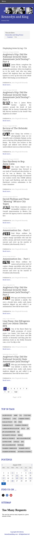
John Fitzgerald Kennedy (20, 82)
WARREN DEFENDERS (9, 451)
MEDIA (20, 435)
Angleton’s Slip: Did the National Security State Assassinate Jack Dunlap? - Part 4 (17, 58)
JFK (28, 428)
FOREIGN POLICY (7, 425)
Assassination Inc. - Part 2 (16, 230)
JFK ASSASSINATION (8, 432)
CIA (20, 415)
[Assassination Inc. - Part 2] (6, 233)
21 (21, 478)
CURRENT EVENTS (24, 418)
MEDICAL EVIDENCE (8, 438)
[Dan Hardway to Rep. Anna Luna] (6, 167)
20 (17, 478)
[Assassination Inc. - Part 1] (6, 262)
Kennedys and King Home (14, 35)
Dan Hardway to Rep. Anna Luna (14, 162)
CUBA (14, 418)
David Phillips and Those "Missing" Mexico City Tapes (16, 201)
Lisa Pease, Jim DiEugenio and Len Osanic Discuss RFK (16, 323)
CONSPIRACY (6, 418)
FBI (15, 422)
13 (17, 475)
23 (30, 478)
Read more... (7, 85)
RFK (22, 441)
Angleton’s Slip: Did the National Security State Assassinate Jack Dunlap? (16, 359)
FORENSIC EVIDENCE (21, 425)
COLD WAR (27, 415)
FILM (20, 422)
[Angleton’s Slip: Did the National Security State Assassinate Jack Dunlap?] (6, 365)
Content (10, 37)
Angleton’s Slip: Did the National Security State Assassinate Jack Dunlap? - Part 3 (17, 96)
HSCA (23, 428)
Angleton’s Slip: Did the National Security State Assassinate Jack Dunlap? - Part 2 (17, 291)
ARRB (15, 415)
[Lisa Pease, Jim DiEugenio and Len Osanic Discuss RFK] (6, 329)
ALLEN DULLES (7, 415)
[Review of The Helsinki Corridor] (6, 134)
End (16, 392)
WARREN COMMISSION (9, 448)
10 (8, 392)
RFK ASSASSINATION (8, 445)
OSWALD (16, 441)
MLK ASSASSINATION (23, 438)
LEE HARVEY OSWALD (9, 435)
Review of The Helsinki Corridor (15, 129)
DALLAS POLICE (7, 422)
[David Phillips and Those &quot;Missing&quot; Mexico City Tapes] (6, 207)
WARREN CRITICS (24, 448)
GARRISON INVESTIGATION (10, 428)
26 (12, 481)
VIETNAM (20, 445)
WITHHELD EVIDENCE (24, 451)
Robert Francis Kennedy (19, 347)
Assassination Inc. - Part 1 (16, 259)
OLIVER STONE (6, 441)
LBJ (18, 432)
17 (3, 478)
